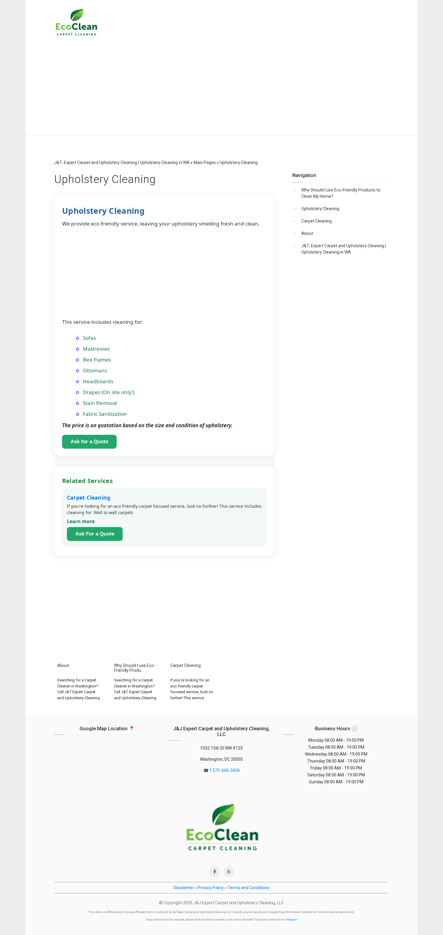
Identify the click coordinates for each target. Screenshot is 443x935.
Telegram (291, 919)
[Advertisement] (221, 89)
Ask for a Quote (89, 441)
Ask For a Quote (94, 534)
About (307, 233)
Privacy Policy (211, 887)
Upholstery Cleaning (320, 208)
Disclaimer (183, 887)
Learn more (81, 521)
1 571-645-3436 (224, 770)
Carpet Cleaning (88, 497)
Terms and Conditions (248, 887)
